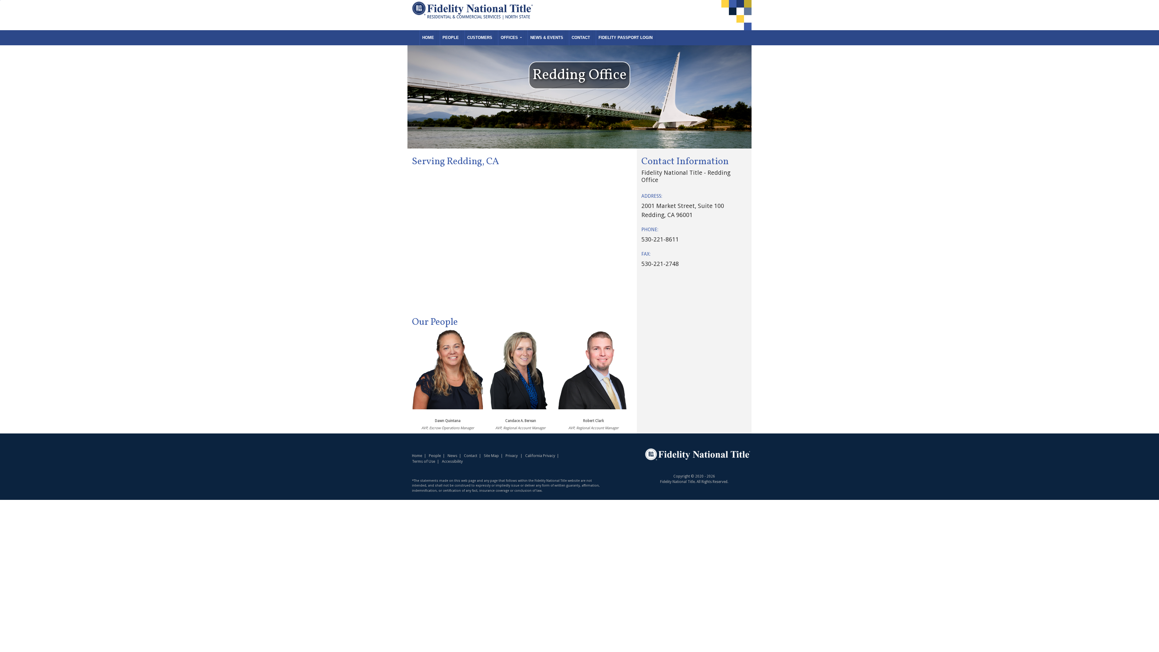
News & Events (546, 37)
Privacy (512, 455)
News (452, 455)
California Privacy (540, 455)
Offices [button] (510, 37)
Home (428, 37)
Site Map (491, 455)
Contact (581, 37)
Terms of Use (423, 461)
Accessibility (452, 461)
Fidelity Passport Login (626, 37)
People (450, 37)
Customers (479, 37)
